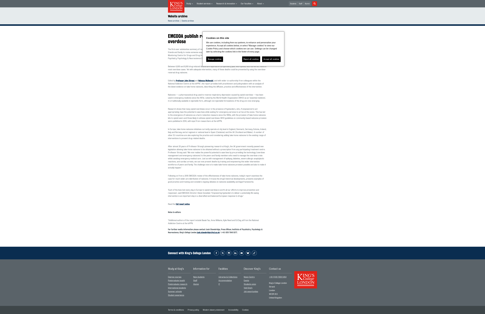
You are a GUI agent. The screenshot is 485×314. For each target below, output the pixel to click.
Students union (250, 284)
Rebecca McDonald (205, 80)
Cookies (245, 310)
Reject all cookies (251, 59)
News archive (173, 21)
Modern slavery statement (213, 310)
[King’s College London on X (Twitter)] (222, 253)
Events (246, 281)
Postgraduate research (177, 284)
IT (219, 284)
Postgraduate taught (176, 281)
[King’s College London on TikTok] (254, 253)
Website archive (177, 16)
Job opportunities (251, 292)
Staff (300, 4)
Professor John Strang (185, 80)
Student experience (176, 295)
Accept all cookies (271, 59)
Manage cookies (215, 59)
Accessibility (233, 310)
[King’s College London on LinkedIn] (235, 253)
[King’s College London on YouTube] (241, 253)
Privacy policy (193, 310)
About (259, 4)
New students (198, 277)
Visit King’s (248, 288)
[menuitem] (189, 3)
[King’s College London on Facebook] (216, 253)
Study (188, 4)
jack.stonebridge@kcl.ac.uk (208, 232)
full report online (183, 204)
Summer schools (175, 292)
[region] (243, 48)
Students (293, 4)
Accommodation (225, 281)
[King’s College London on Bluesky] (247, 253)
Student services (204, 4)
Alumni (307, 4)
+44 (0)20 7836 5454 (277, 277)
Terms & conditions (176, 310)
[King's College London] (305, 278)
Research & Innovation (225, 4)
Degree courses (174, 277)
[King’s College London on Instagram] (229, 253)
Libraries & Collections (228, 277)
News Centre (249, 277)
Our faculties (246, 4)
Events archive (188, 21)
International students (177, 288)
